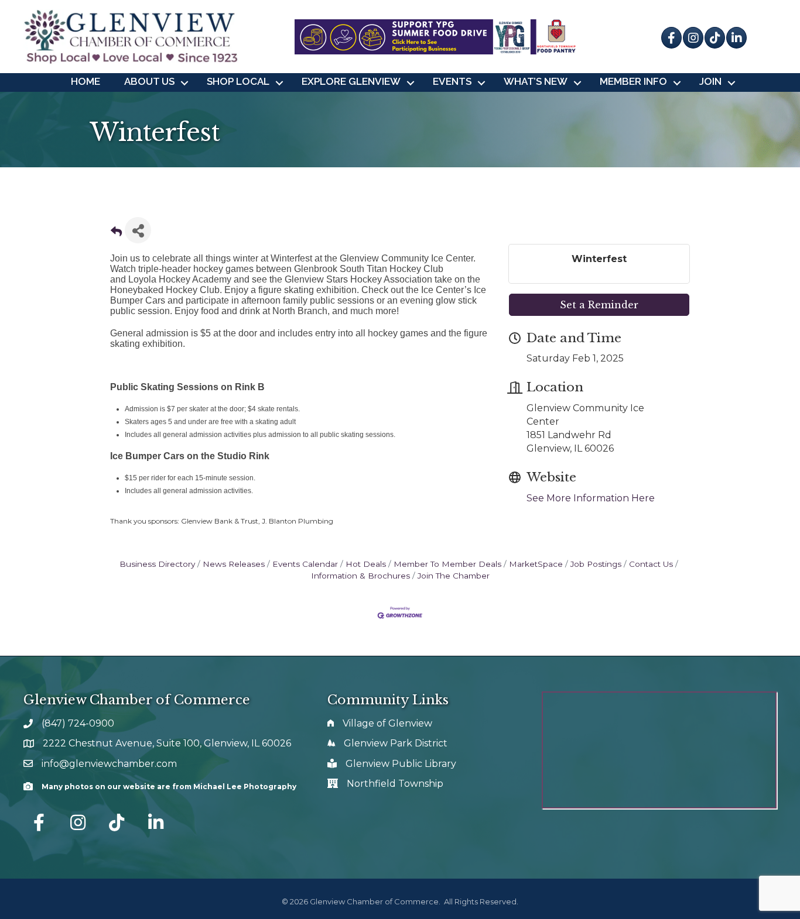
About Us (149, 81)
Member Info (633, 81)
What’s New (535, 81)
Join (710, 81)
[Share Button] (138, 230)
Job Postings (595, 564)
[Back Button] (116, 233)
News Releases (234, 564)
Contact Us (651, 564)
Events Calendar (305, 564)
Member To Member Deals (447, 564)
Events (452, 81)
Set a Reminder (599, 305)
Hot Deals (366, 564)
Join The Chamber (454, 575)
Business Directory (157, 564)
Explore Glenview (351, 81)
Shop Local (238, 81)
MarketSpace (536, 564)
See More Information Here (591, 498)
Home (85, 81)
